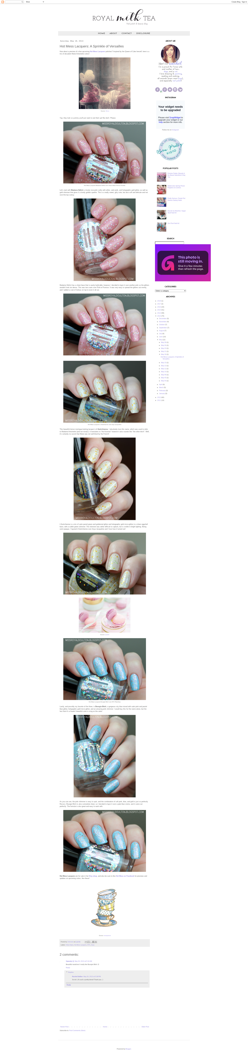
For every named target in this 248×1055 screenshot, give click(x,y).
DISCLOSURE (143, 33)
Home (105, 1027)
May (160, 340)
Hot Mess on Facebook (125, 876)
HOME (101, 33)
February (162, 390)
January (162, 393)
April (160, 384)
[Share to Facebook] (93, 942)
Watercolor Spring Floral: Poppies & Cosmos (176, 187)
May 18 (163, 354)
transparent (107, 935)
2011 (159, 400)
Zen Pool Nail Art (173, 223)
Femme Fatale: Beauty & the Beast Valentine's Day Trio (176, 175)
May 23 (163, 348)
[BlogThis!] (88, 942)
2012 (159, 397)
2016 (159, 307)
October (162, 325)
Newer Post (64, 1027)
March (161, 387)
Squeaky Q (70, 961)
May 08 (163, 375)
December (162, 318)
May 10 (163, 372)
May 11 (163, 369)
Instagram (175, 130)
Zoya (92, 945)
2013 (159, 316)
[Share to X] (91, 942)
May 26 (163, 345)
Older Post (145, 1027)
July (160, 334)
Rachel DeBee (77, 976)
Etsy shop (93, 876)
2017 (159, 304)
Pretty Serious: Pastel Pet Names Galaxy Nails (176, 199)
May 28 (163, 342)
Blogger (128, 1049)
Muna (107, 111)
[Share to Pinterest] (96, 942)
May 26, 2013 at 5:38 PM (92, 976)
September (163, 328)
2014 (159, 313)
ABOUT (113, 33)
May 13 (163, 366)
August (161, 331)
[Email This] (86, 942)
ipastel (107, 634)
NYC (88, 945)
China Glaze (69, 945)
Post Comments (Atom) (77, 1030)
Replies (71, 972)
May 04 (163, 381)
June (161, 337)
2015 (159, 310)
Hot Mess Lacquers (80, 945)
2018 (159, 301)
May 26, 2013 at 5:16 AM (83, 961)
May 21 (163, 351)
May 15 (163, 363)
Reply (68, 968)
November (162, 322)
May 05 (163, 378)
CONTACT (127, 33)
